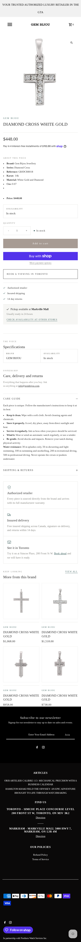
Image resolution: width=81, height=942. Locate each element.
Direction (40, 817)
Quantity (9, 223)
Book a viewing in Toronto (27, 274)
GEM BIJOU (11, 118)
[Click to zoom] (71, 42)
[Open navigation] (10, 24)
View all (71, 571)
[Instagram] (43, 748)
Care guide (12, 398)
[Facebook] (37, 748)
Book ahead (60, 553)
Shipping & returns (18, 470)
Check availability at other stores (32, 319)
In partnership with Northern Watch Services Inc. (25, 938)
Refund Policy (40, 855)
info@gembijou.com (28, 386)
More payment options (41, 263)
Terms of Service (40, 859)
